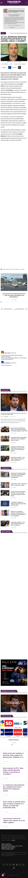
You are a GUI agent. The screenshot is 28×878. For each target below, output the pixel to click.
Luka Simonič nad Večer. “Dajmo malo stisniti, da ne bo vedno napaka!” (14, 820)
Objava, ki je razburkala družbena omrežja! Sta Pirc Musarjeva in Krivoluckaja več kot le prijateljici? (18, 513)
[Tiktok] (23, 864)
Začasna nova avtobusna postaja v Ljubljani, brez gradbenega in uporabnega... (14, 295)
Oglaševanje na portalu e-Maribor (8, 847)
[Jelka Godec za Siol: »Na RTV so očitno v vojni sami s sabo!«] (5, 485)
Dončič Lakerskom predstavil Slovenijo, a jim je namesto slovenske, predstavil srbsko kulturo (18, 493)
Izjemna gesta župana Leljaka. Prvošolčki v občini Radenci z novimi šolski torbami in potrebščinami (18, 475)
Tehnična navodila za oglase (7, 849)
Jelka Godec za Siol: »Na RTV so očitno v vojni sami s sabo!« (19, 484)
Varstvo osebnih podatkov (6, 844)
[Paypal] (14, 868)
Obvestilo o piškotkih (5, 843)
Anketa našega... (14, 740)
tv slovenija (22, 269)
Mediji (19, 64)
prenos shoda (12, 269)
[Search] (26, 3)
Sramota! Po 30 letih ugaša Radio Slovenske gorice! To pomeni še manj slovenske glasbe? (17, 449)
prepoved (17, 269)
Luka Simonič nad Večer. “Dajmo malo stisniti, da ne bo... (14, 702)
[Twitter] (7, 864)
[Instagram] (10, 864)
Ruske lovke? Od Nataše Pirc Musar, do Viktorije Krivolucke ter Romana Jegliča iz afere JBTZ (19, 429)
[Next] (25, 389)
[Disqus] (14, 330)
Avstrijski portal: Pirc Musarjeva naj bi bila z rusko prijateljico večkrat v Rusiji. (19, 439)
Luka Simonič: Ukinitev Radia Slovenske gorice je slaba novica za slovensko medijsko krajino (13, 414)
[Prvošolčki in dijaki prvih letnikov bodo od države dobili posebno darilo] (5, 503)
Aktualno (16, 64)
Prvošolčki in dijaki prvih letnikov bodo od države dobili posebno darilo (18, 504)
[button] (7, 33)
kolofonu (13, 840)
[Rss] (20, 864)
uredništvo (6, 416)
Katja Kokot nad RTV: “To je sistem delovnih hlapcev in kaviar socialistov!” (18, 459)
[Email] (17, 864)
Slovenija (23, 64)
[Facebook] (4, 864)
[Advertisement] (14, 206)
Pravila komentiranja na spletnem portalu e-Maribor (12, 845)
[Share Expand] (19, 67)
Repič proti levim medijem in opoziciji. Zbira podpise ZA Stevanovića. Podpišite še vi (13, 755)
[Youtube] (13, 864)
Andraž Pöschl (5, 269)
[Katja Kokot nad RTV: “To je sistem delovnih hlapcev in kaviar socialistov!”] (5, 459)
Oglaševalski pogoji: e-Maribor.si (8, 848)
